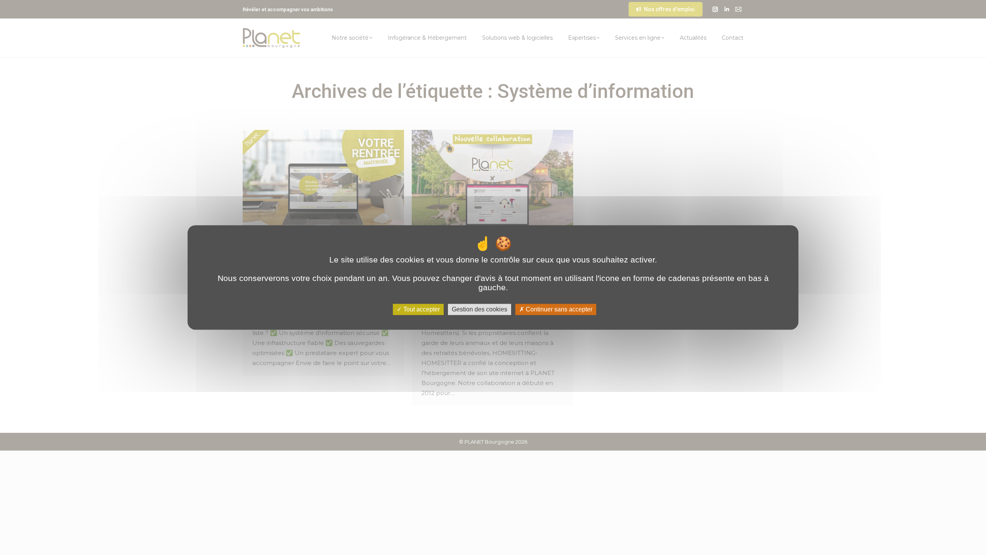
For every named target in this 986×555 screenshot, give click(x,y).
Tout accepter (421, 309)
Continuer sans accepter (558, 309)
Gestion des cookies (479, 309)
